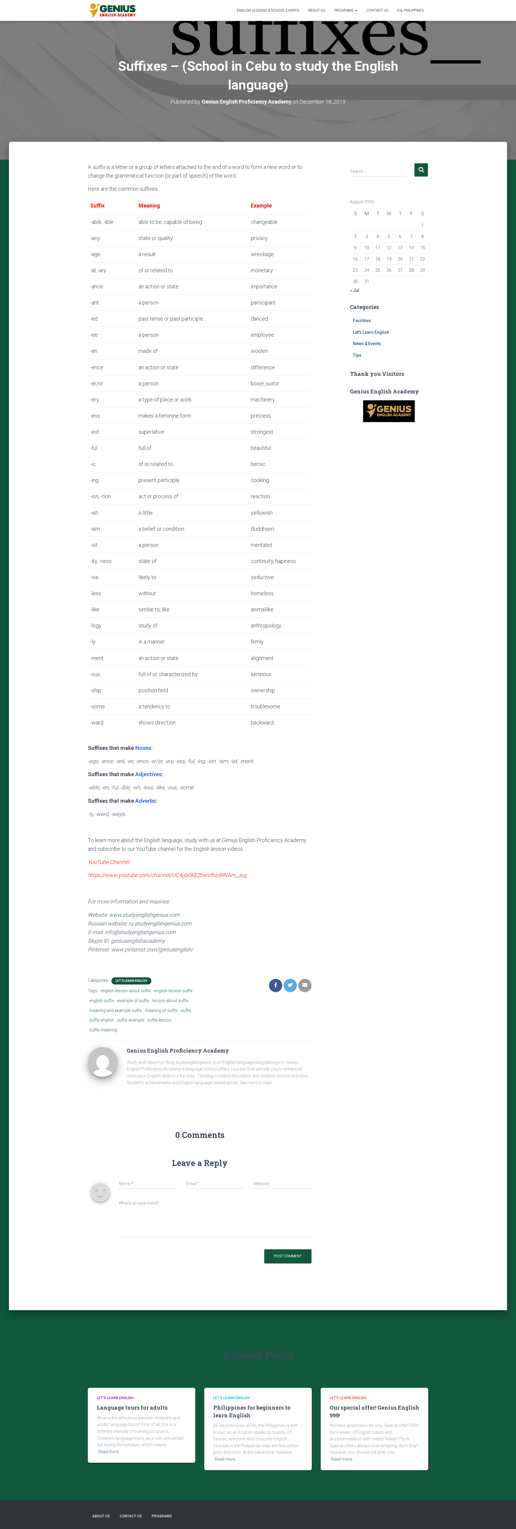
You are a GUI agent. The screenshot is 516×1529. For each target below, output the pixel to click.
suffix (186, 1010)
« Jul (354, 290)
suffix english (101, 1020)
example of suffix (133, 1000)
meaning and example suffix (115, 1010)
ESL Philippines (410, 10)
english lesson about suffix (126, 990)
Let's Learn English (131, 980)
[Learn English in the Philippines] (111, 10)
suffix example (130, 1020)
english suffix (101, 1000)
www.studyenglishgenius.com (144, 915)
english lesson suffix (173, 990)
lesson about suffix (170, 1000)
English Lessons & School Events (268, 10)
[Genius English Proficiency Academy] (103, 1061)
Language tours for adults (132, 1407)
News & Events (367, 343)
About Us (316, 10)
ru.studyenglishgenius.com (159, 923)
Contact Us (377, 10)
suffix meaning (103, 1029)
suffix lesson (159, 1020)
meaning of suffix (161, 1010)
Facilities (362, 320)
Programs (344, 10)
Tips (357, 355)
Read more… (110, 1451)
